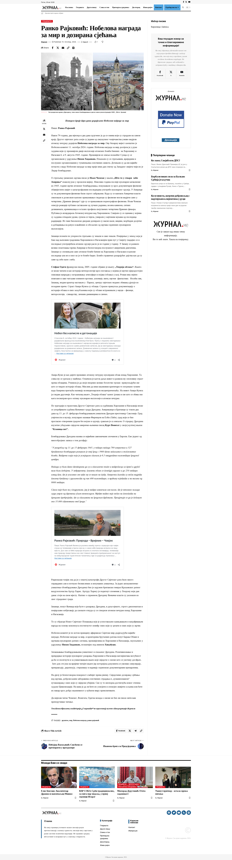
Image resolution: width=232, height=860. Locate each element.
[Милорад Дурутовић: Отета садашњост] (135, 777)
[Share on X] (57, 47)
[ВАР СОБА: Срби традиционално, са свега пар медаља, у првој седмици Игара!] (97, 777)
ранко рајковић (93, 720)
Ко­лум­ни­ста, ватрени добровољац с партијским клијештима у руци (170, 197)
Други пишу (134, 784)
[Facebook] (183, 2)
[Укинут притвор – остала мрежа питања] (173, 777)
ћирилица (155, 26)
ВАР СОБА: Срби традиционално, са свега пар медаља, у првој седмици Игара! (96, 794)
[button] (183, 7)
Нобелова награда (79, 720)
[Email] (63, 47)
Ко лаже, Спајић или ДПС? (165, 160)
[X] (186, 2)
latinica (165, 26)
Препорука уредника (127, 787)
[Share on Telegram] (135, 730)
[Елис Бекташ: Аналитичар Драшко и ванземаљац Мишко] (59, 777)
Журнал (44, 42)
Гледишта (47, 21)
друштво (65, 720)
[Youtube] (181, 73)
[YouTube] (189, 2)
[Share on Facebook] (52, 47)
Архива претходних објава (54, 13)
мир (70, 720)
